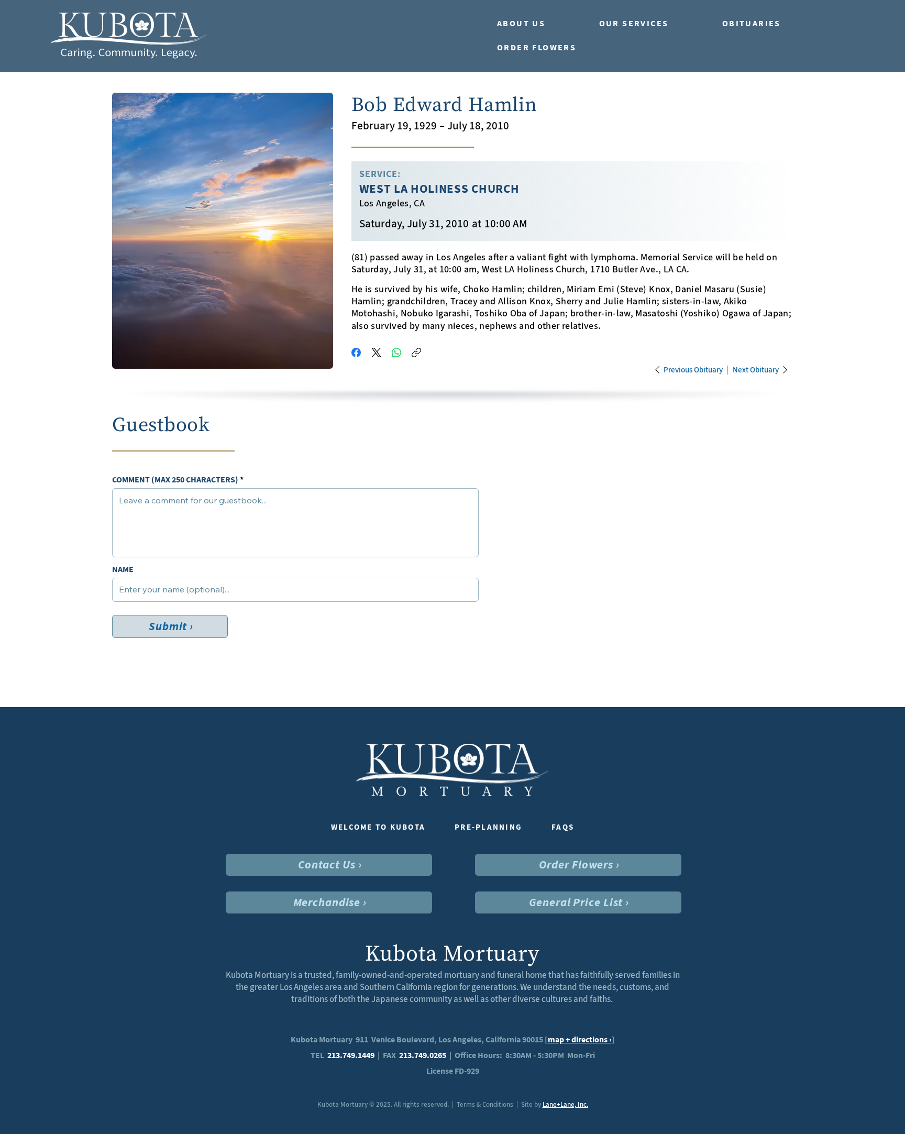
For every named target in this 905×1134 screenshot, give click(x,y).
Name (123, 569)
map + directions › (580, 1039)
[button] (537, 24)
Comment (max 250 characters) (175, 480)
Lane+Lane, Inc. (565, 1104)
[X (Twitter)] (376, 352)
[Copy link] (416, 352)
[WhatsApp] (396, 352)
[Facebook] (356, 352)
